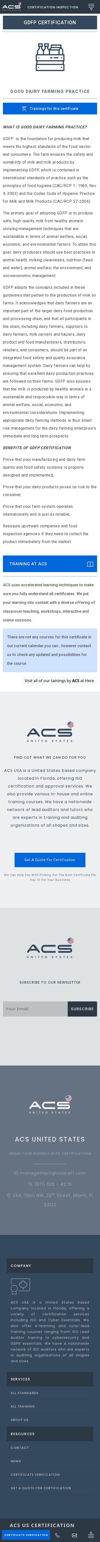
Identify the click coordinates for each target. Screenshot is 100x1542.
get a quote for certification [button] (50, 860)
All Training (23, 1406)
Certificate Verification (26, 1535)
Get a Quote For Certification (41, 1488)
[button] (53, 7)
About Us (19, 1420)
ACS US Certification (42, 1525)
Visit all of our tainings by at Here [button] (59, 680)
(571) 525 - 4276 (52, 1184)
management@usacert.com (52, 1173)
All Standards (25, 1393)
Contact (20, 1447)
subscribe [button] (82, 1009)
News (16, 1461)
